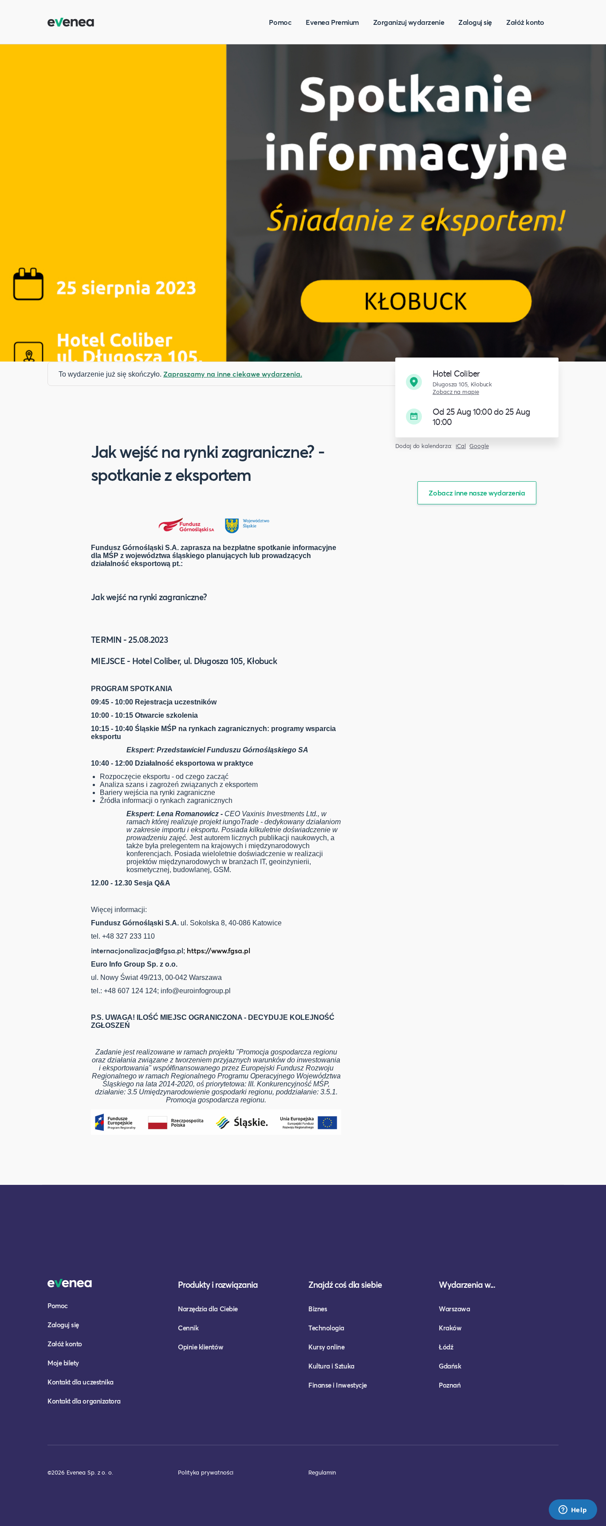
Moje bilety (63, 1362)
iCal (461, 446)
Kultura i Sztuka (331, 1365)
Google (479, 446)
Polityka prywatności (205, 1472)
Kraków (450, 1327)
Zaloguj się (475, 22)
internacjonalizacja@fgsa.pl (137, 950)
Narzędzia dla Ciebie (208, 1308)
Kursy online (326, 1346)
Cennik (188, 1327)
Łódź (446, 1346)
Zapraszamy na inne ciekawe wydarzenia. (232, 373)
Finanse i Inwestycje (337, 1384)
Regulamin (322, 1472)
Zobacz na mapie (456, 392)
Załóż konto (525, 22)
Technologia (326, 1327)
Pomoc (280, 22)
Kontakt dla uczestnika (80, 1381)
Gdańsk (450, 1365)
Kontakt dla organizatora (84, 1400)
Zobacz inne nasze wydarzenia (477, 492)
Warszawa (454, 1308)
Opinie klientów (200, 1346)
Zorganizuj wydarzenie (408, 22)
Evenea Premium (332, 22)
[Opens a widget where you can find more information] (572, 1510)
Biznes (317, 1308)
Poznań (449, 1384)
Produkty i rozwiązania (218, 1284)
